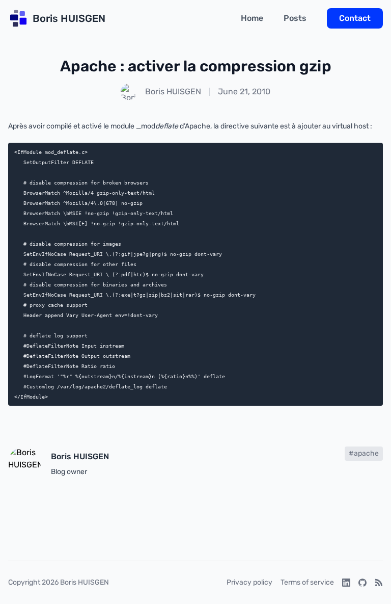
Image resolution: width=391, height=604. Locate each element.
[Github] (362, 583)
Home (252, 18)
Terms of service (307, 582)
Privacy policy (249, 582)
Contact (355, 18)
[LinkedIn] (346, 583)
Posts (295, 18)
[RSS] (379, 583)
